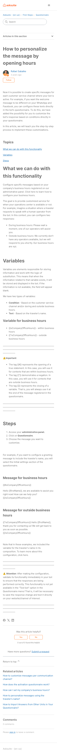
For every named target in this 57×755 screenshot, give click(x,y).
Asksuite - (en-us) (11, 15)
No (36, 637)
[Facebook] (4, 620)
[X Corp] (8, 620)
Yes (20, 637)
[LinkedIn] (12, 620)
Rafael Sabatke (18, 71)
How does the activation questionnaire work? (26, 684)
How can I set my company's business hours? (26, 690)
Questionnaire (42, 15)
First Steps (28, 15)
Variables (7, 154)
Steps (6, 160)
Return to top (10, 661)
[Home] (10, 5)
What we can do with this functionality (22, 149)
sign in (12, 732)
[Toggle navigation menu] (49, 5)
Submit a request (40, 651)
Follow (8, 80)
